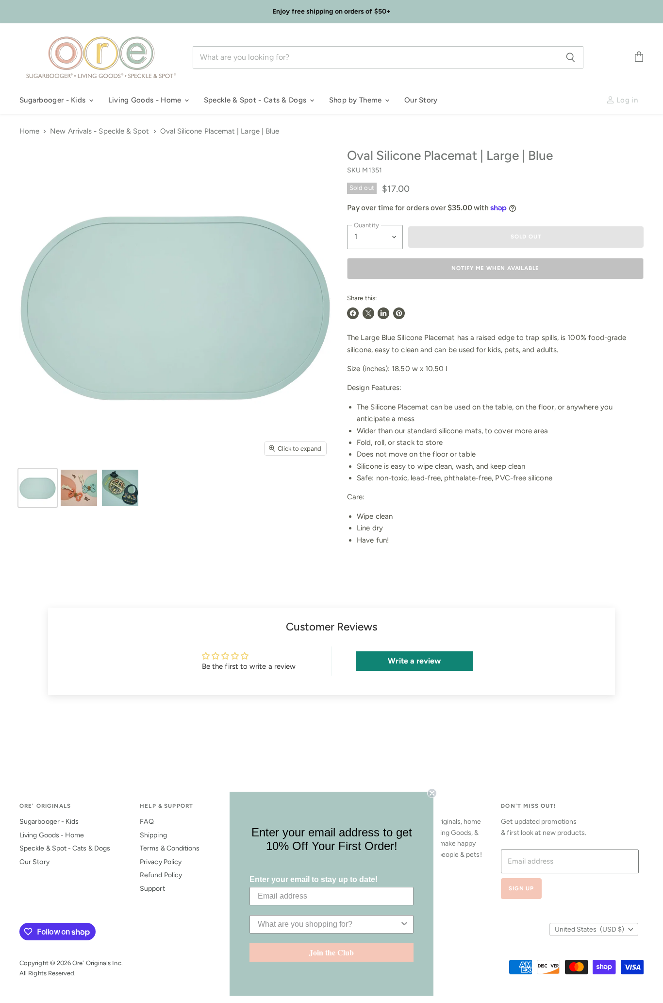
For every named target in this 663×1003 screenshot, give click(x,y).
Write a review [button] (414, 660)
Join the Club (331, 952)
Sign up (521, 888)
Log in (626, 100)
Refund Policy (161, 875)
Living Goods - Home (145, 100)
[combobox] (328, 924)
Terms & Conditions (169, 848)
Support (152, 888)
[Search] (570, 57)
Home (29, 131)
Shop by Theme (356, 100)
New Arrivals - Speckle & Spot (99, 131)
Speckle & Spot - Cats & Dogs (256, 100)
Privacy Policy (161, 862)
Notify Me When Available (495, 268)
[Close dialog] (432, 793)
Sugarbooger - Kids (53, 100)
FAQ (147, 821)
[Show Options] (404, 924)
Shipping (153, 835)
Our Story (421, 100)
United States (589, 929)
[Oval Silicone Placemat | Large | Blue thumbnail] (37, 488)
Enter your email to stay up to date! (313, 879)
